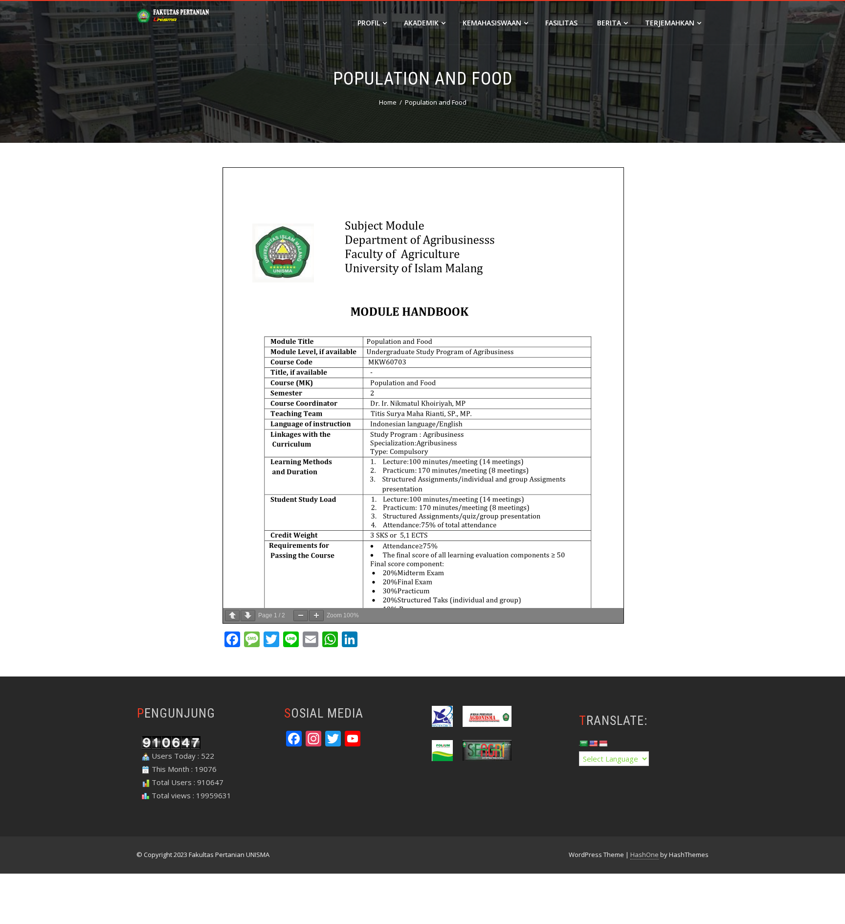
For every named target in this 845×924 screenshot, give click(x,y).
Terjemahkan (669, 22)
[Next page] (248, 615)
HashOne (644, 854)
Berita (609, 22)
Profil (368, 22)
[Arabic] (583, 743)
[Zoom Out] (300, 615)
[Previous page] (232, 615)
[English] (593, 743)
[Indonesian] (603, 743)
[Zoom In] (316, 615)
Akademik (421, 22)
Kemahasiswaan (492, 22)
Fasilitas (561, 22)
